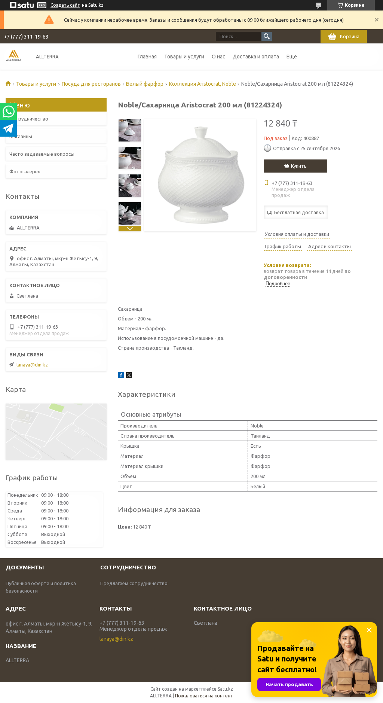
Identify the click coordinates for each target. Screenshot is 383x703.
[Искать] (266, 36)
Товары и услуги (184, 57)
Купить (299, 165)
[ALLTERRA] (13, 56)
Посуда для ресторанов (91, 84)
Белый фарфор (144, 84)
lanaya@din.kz (32, 364)
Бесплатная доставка (299, 212)
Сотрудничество (28, 118)
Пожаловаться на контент (204, 695)
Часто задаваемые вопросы (41, 153)
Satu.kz (225, 689)
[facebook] (121, 376)
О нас (218, 57)
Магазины (20, 136)
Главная (147, 57)
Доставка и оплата (256, 57)
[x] (129, 376)
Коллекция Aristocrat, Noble (202, 84)
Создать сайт (65, 5)
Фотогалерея (24, 171)
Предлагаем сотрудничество (134, 583)
